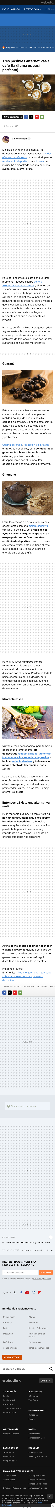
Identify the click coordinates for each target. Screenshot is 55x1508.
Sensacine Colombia (37, 1484)
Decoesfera (8, 1456)
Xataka (6, 1396)
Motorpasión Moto (36, 1438)
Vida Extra (33, 1400)
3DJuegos (33, 1396)
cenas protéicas (10, 1348)
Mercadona (46, 47)
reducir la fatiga (28, 753)
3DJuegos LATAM (36, 1475)
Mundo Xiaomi (9, 1412)
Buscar (51, 1368)
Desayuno (8, 1333)
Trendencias (8, 1452)
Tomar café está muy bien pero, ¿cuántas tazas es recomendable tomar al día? (29, 1242)
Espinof (31, 1419)
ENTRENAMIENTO (11, 9)
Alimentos (33, 1322)
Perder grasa (34, 1342)
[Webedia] (48, 2)
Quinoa (27, 1250)
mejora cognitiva (38, 525)
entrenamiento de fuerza (36, 1335)
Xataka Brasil (9, 1479)
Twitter (31, 117)
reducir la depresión (36, 757)
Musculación (9, 1317)
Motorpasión (34, 1433)
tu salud (40, 161)
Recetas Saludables (37, 1328)
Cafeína (43, 986)
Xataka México (9, 1475)
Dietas (6, 1328)
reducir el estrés (22, 761)
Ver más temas (12, 1357)
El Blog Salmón (35, 1452)
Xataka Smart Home (12, 1408)
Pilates (50, 1250)
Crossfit (39, 1250)
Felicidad (33, 47)
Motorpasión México (37, 1488)
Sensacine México (36, 1479)
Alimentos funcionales (24, 986)
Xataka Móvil (9, 1400)
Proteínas (7, 1322)
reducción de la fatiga (36, 444)
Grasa (21, 47)
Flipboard (37, 117)
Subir (44, 1381)
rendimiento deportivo (15, 161)
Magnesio (10, 47)
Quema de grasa (12, 444)
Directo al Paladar (11, 1433)
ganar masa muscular (38, 1348)
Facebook (26, 117)
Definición (8, 1342)
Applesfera (8, 1404)
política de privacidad (41, 1278)
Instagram (33, 1292)
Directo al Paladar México (14, 1488)
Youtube (27, 1292)
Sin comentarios (14, 117)
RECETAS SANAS (32, 9)
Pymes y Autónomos (37, 1456)
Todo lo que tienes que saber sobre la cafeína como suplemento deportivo (27, 976)
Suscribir (45, 1272)
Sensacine (33, 1415)
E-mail (42, 117)
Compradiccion (10, 1461)
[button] (21, 138)
